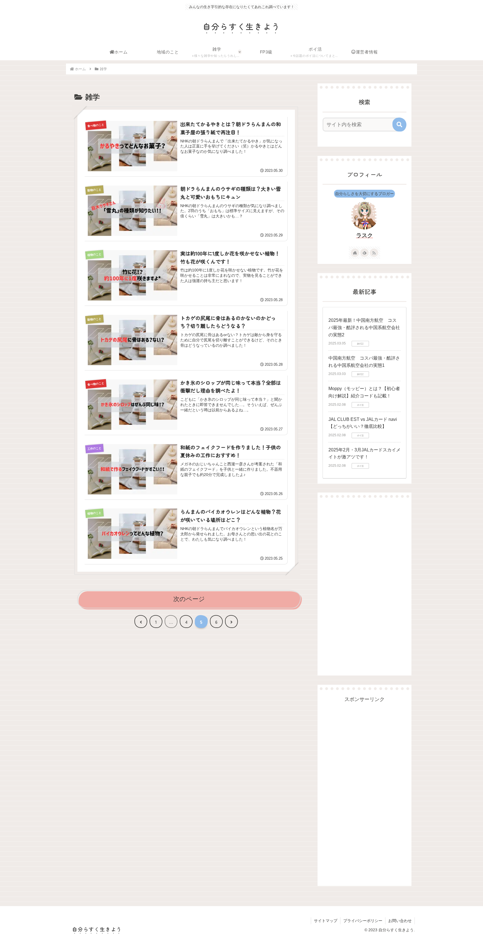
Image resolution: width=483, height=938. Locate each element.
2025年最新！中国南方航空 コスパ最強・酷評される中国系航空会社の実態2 (364, 327)
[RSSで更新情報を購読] (374, 252)
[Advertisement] (364, 586)
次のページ (189, 598)
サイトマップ (325, 920)
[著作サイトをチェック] (355, 252)
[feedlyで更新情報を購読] (364, 252)
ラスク (364, 235)
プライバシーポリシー (362, 920)
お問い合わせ (400, 920)
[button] (399, 125)
